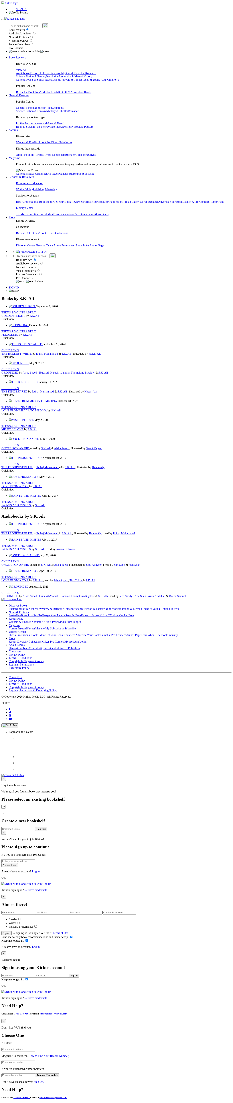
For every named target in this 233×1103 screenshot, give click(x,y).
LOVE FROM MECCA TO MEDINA (24, 410)
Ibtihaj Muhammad (47, 353)
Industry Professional (21, 926)
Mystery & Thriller (57, 111)
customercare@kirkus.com (53, 1013)
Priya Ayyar (61, 580)
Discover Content (26, 245)
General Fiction (25, 107)
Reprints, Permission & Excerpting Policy (22, 666)
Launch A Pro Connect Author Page (203, 201)
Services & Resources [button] (21, 176)
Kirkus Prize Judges (69, 621)
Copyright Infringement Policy (26, 661)
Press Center (51, 648)
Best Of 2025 (65, 92)
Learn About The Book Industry (159, 635)
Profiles (20, 123)
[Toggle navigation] (2, 19)
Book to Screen (25, 126)
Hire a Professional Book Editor (27, 635)
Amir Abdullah (157, 596)
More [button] (12, 217)
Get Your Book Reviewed (68, 201)
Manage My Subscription (49, 628)
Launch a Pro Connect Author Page (120, 635)
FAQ (41, 648)
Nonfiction (52, 76)
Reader (13, 919)
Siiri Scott (120, 564)
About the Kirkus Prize (52, 142)
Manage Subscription (71, 173)
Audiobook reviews (20, 33)
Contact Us (15, 677)
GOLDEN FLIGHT (13, 315)
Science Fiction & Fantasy (31, 76)
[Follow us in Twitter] (10, 712)
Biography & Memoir (71, 76)
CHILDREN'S (10, 350)
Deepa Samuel (177, 596)
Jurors (68, 142)
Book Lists (27, 615)
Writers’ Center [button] (17, 631)
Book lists (34, 92)
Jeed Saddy (126, 596)
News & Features (19, 37)
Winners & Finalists (27, 142)
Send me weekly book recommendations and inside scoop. (35, 937)
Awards (43, 123)
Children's (113, 79)
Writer (13, 923)
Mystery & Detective (73, 73)
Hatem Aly (95, 353)
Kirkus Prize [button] (16, 618)
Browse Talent (45, 245)
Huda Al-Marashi (49, 372)
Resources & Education (29, 183)
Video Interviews (19, 40)
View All (21, 69)
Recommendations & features (70, 214)
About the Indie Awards (30, 154)
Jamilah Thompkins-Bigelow (78, 372)
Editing (29, 189)
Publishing (39, 189)
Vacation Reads (82, 92)
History (88, 76)
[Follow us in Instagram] (10, 715)
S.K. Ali (34, 315)
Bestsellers (22, 92)
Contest (33, 648)
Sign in (6, 933)
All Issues (53, 173)
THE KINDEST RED (14, 391)
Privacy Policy (17, 654)
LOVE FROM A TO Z (15, 486)
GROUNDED (10, 372)
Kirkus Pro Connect (53, 641)
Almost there (9, 865)
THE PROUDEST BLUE (17, 467)
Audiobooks (23, 73)
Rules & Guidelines (76, 154)
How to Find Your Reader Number (48, 1055)
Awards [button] (13, 130)
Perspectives (32, 123)
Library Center (24, 207)
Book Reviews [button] (17, 57)
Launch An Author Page (90, 245)
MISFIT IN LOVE (12, 429)
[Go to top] (9, 725)
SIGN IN (21, 9)
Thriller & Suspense (49, 73)
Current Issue (23, 173)
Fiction (34, 73)
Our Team (23, 648)
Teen (49, 107)
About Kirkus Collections (53, 233)
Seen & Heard (56, 123)
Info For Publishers (69, 648)
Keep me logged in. (13, 940)
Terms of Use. (60, 933)
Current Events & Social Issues (34, 79)
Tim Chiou (76, 580)
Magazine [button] (14, 158)
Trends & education (27, 214)
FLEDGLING (10, 334)
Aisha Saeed (30, 372)
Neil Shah (134, 564)
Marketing (51, 189)
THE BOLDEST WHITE (16, 353)
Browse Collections (27, 233)
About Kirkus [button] (17, 644)
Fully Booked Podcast (80, 126)
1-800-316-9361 (21, 1013)
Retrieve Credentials (47, 1075)
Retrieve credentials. (36, 890)
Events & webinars (97, 214)
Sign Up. (39, 1081)
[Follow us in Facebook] (9, 709)
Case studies (46, 214)
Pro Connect (16, 48)
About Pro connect (65, 245)
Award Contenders (54, 154)
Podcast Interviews (20, 44)
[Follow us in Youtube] (10, 718)
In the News (41, 126)
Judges (92, 154)
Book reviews (17, 29)
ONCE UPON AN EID (15, 448)
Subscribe (88, 173)
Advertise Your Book (170, 201)
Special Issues (39, 173)
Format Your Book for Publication (102, 201)
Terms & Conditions (20, 658)
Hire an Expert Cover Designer (140, 201)
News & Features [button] (19, 95)
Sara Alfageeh (94, 448)
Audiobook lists (49, 92)
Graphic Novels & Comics (67, 79)
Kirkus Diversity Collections (25, 641)
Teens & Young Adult (94, 79)
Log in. (36, 871)
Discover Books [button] (18, 605)
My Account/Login (75, 641)
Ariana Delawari (65, 549)
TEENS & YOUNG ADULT (18, 312)
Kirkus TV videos (110, 615)
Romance (90, 73)
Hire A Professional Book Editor (34, 201)
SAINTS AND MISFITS (16, 505)
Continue (41, 829)
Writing (20, 189)
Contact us (15, 651)
